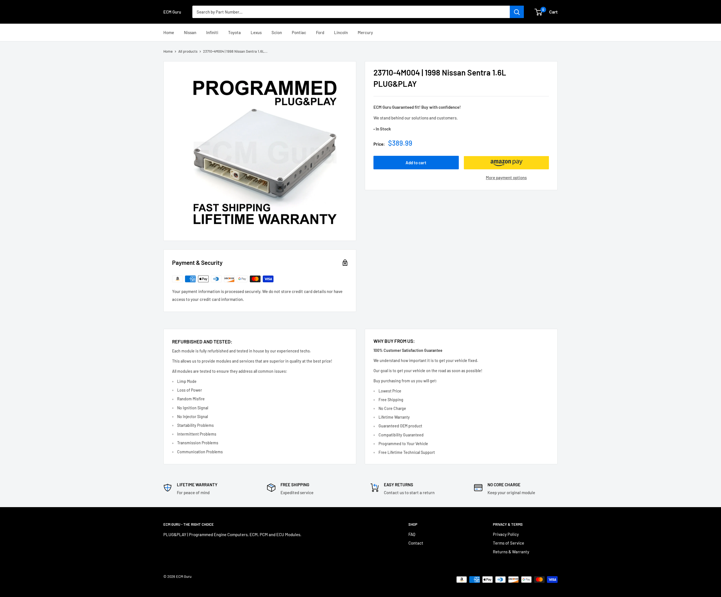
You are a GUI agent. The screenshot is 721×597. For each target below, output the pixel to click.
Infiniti (212, 32)
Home (168, 32)
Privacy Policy (506, 534)
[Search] (517, 12)
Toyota (234, 32)
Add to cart (416, 162)
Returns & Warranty (511, 551)
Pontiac (299, 32)
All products (187, 51)
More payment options (506, 177)
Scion (277, 32)
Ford (320, 32)
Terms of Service (508, 542)
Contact (415, 542)
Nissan (190, 32)
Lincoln (341, 32)
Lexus (256, 32)
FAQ (411, 534)
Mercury (365, 32)
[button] (506, 163)
